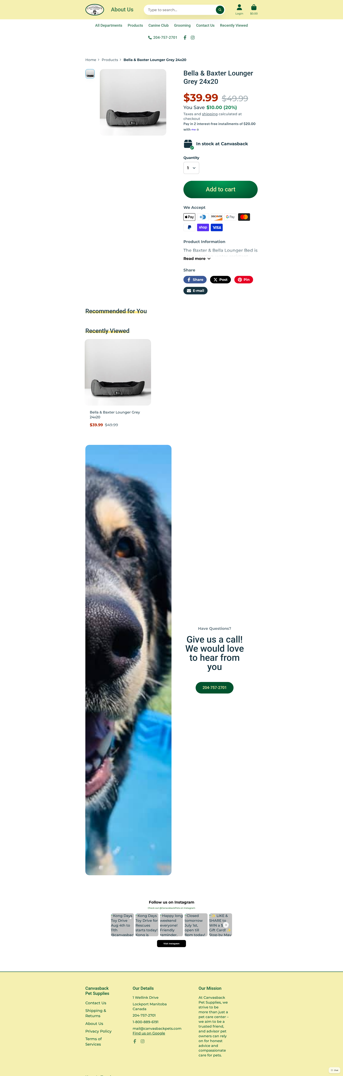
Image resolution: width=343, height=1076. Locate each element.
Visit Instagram (171, 943)
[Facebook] (185, 37)
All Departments (108, 25)
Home (90, 60)
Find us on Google (149, 1033)
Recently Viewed (234, 25)
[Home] (94, 9)
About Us (122, 9)
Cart (254, 9)
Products (135, 25)
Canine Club (158, 25)
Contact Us (205, 25)
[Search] (220, 10)
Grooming (182, 25)
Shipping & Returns (95, 1013)
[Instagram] (193, 37)
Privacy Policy (98, 1031)
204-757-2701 (165, 37)
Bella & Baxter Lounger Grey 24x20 (118, 385)
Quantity (191, 158)
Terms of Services (93, 1041)
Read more (194, 258)
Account (239, 9)
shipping (210, 114)
